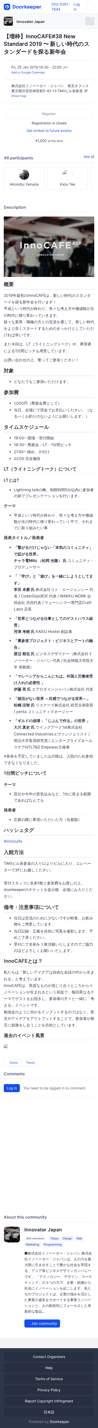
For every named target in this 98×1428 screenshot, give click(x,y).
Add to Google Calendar (28, 72)
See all (88, 156)
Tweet (30, 1062)
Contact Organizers (49, 1356)
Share (13, 1062)
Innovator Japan (31, 21)
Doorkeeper (59, 1421)
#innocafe (13, 841)
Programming (53, 1244)
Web (79, 1238)
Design (67, 1238)
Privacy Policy (49, 1390)
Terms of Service (49, 1379)
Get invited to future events (49, 130)
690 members (35, 1238)
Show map (18, 96)
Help (49, 1368)
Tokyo (55, 1238)
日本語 (49, 1412)
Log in (12, 1088)
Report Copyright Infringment (49, 1401)
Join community (43, 1323)
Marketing (32, 1244)
